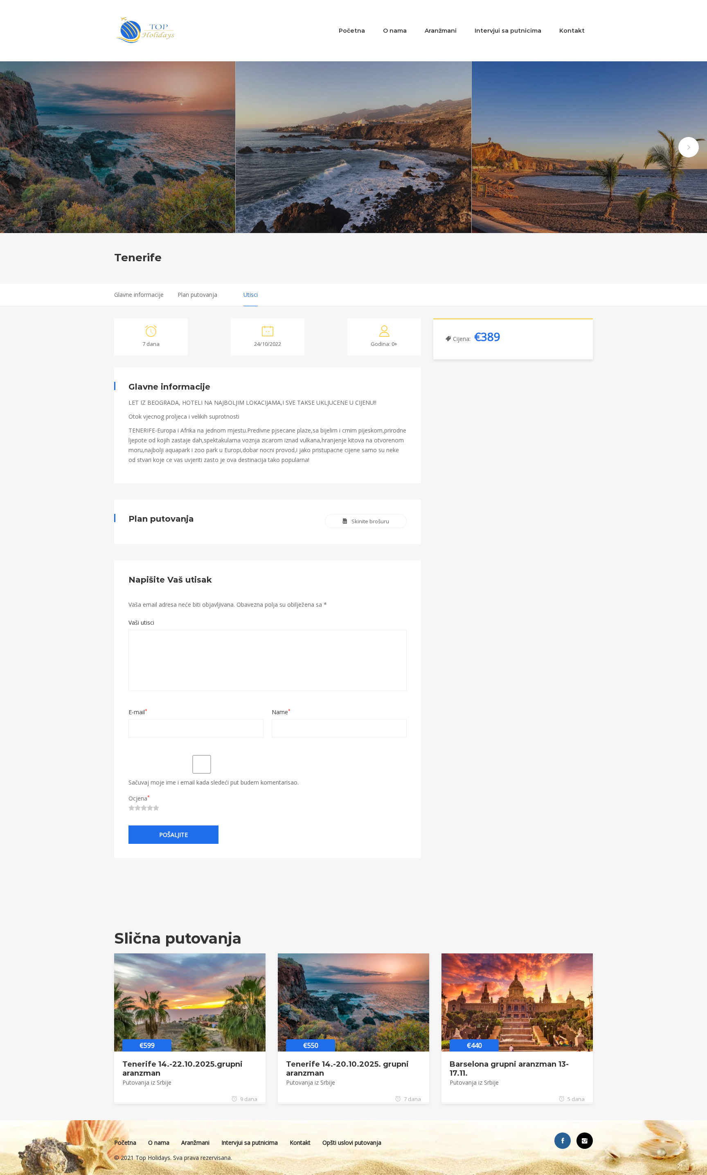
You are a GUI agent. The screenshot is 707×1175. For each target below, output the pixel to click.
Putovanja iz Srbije (146, 1082)
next (688, 147)
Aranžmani (441, 30)
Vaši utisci (141, 622)
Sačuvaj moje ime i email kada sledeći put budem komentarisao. (213, 782)
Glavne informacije (139, 294)
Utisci (250, 294)
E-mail (137, 712)
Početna (352, 30)
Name (281, 712)
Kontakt (572, 30)
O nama (395, 30)
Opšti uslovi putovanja (351, 1142)
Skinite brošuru (370, 521)
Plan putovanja (197, 294)
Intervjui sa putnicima (508, 30)
